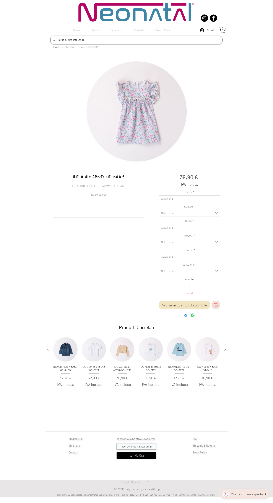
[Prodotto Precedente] (48, 349)
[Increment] (195, 285)
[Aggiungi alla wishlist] (216, 305)
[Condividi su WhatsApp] (193, 315)
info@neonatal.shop (187, 494)
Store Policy (200, 452)
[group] (137, 370)
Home (57, 47)
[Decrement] (183, 285)
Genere (189, 206)
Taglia (189, 192)
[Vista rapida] (65, 349)
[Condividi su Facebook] (186, 315)
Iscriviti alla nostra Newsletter (136, 438)
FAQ (195, 438)
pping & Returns (205, 445)
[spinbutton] (189, 285)
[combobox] (189, 198)
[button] (223, 30)
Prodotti (189, 235)
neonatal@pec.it (209, 494)
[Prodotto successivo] (225, 349)
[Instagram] (204, 18)
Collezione (189, 264)
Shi (194, 445)
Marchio (189, 250)
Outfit (189, 221)
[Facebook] (213, 18)
